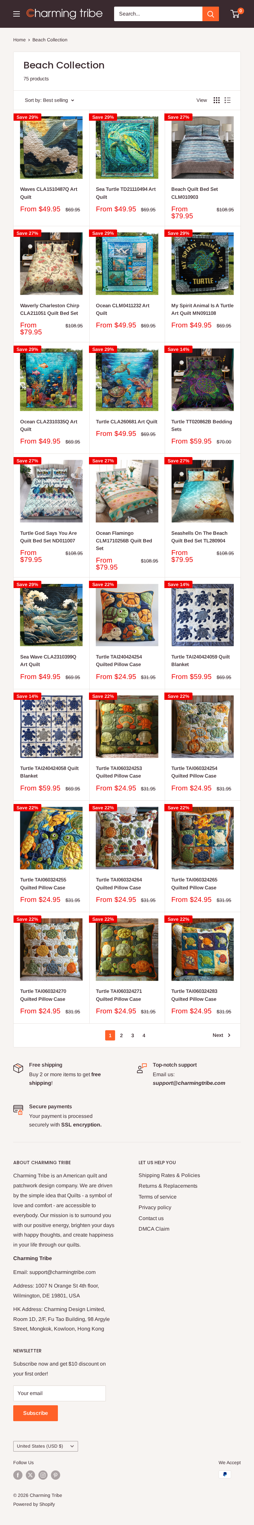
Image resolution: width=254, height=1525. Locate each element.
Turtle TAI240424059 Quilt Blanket (200, 660)
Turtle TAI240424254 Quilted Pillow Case (119, 660)
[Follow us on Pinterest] (55, 1475)
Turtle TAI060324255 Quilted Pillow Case (43, 883)
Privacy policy (155, 1207)
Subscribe (35, 1413)
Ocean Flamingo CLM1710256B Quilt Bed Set (124, 540)
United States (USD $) (40, 1446)
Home (19, 39)
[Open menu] (16, 14)
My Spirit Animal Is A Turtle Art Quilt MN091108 (202, 309)
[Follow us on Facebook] (17, 1475)
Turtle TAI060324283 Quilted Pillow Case (194, 994)
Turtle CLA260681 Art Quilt (126, 421)
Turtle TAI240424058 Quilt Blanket (49, 772)
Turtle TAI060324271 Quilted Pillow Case (119, 994)
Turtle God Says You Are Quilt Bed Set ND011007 (48, 536)
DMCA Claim (154, 1229)
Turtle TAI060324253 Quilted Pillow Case (119, 772)
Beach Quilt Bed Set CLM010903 (194, 192)
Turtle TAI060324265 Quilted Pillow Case (194, 883)
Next (218, 1035)
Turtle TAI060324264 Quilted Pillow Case (119, 883)
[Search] (210, 14)
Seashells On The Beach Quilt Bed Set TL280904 (199, 536)
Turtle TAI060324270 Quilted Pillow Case (43, 994)
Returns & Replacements (168, 1186)
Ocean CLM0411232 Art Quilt (122, 309)
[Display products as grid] (217, 100)
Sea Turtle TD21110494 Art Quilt (126, 192)
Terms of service (158, 1197)
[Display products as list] (228, 100)
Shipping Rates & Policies (169, 1175)
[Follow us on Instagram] (43, 1475)
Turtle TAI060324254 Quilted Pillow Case (194, 772)
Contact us (151, 1218)
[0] (235, 14)
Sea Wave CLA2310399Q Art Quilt (48, 660)
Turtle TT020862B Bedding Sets (201, 425)
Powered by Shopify (34, 1504)
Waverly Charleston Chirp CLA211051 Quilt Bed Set (49, 309)
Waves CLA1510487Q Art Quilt (48, 192)
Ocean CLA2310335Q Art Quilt (48, 425)
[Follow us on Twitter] (30, 1475)
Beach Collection (49, 39)
